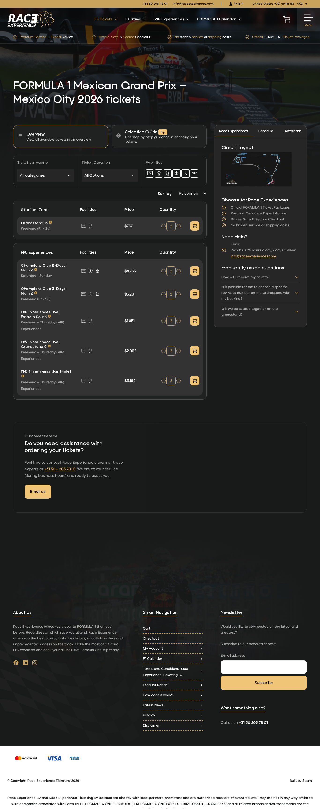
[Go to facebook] (16, 664)
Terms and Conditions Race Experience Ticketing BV (165, 671)
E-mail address (233, 655)
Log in (238, 3)
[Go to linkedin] (25, 664)
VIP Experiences (169, 19)
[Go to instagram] (34, 664)
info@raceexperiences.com (193, 3)
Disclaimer (151, 725)
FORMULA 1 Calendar (216, 19)
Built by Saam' (301, 780)
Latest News (153, 705)
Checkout (151, 638)
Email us (37, 492)
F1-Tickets (103, 19)
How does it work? (158, 695)
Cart (146, 628)
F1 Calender (152, 659)
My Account (153, 648)
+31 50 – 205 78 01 (59, 469)
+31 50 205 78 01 (155, 3)
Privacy (149, 715)
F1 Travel (133, 19)
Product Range (155, 685)
